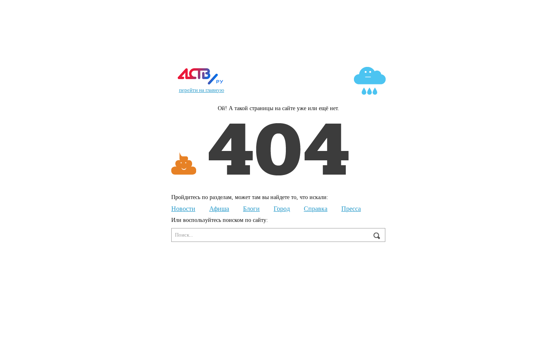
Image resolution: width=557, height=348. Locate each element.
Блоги (251, 208)
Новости (183, 208)
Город (282, 208)
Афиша (219, 208)
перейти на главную (201, 90)
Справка (315, 208)
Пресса (351, 208)
